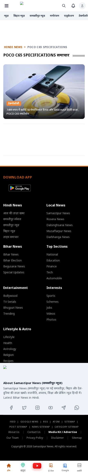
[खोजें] (64, 5)
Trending (9, 313)
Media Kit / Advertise (63, 432)
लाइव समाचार (10, 237)
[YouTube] (50, 407)
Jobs (49, 307)
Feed (13, 421)
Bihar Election (12, 260)
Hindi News (13, 47)
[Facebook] (11, 407)
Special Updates (13, 272)
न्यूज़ (6, 15)
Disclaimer (57, 437)
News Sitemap (41, 426)
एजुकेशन (69, 15)
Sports (50, 296)
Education (53, 260)
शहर (22, 470)
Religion (8, 355)
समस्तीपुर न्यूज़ (37, 15)
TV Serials (9, 302)
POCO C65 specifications (47, 47)
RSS (45, 421)
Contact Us (34, 432)
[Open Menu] (6, 6)
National (52, 254)
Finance (51, 266)
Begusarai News (14, 266)
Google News (29, 421)
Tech (49, 272)
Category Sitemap (67, 426)
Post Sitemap (18, 426)
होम (8, 470)
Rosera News (55, 219)
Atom (56, 421)
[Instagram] (37, 407)
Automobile (54, 278)
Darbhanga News (58, 237)
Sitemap (69, 421)
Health (7, 343)
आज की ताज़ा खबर (14, 213)
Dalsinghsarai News (59, 225)
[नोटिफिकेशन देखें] (73, 6)
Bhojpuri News (13, 307)
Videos (50, 313)
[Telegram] (63, 407)
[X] (24, 407)
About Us (13, 432)
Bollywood (10, 296)
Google (65, 470)
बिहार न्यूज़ (19, 15)
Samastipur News (58, 213)
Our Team (12, 437)
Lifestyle (9, 337)
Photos (51, 319)
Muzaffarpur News (58, 231)
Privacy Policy (35, 437)
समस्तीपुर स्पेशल (12, 219)
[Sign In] (82, 5)
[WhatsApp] (76, 407)
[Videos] (37, 465)
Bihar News (11, 254)
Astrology (9, 349)
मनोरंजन (54, 15)
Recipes (8, 361)
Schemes (52, 302)
